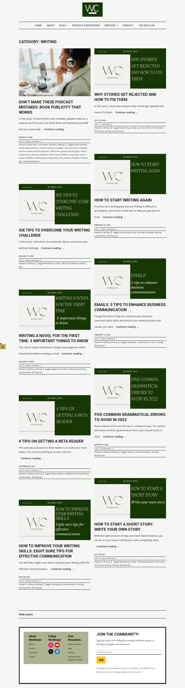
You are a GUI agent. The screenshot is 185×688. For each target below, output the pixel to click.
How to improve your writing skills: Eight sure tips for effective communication (49, 551)
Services (110, 25)
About (51, 25)
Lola (20, 141)
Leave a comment (32, 141)
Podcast (71, 652)
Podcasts (53, 144)
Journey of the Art (146, 128)
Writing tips (112, 235)
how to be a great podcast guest (64, 151)
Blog (62, 25)
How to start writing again (123, 200)
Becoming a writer (128, 128)
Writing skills (24, 587)
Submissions (118, 131)
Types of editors (74, 644)
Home (38, 25)
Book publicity (32, 148)
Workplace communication (64, 584)
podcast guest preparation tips (49, 158)
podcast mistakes (71, 158)
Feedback (69, 473)
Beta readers (58, 473)
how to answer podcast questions (34, 151)
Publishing (73, 369)
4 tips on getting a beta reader (51, 441)
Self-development (31, 161)
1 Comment (105, 124)
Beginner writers (59, 369)
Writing (61, 144)
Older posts (26, 614)
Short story (160, 562)
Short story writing (102, 131)
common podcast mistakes (51, 148)
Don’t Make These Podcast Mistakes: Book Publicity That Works (50, 107)
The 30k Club (146, 25)
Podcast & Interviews (86, 25)
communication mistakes (76, 148)
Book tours (32, 144)
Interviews (43, 144)
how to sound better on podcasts (64, 154)
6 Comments (106, 448)
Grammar (132, 342)
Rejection (159, 128)
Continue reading (55, 129)
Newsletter (33, 652)
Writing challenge (146, 232)
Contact (128, 25)
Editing (106, 342)
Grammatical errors (146, 342)
